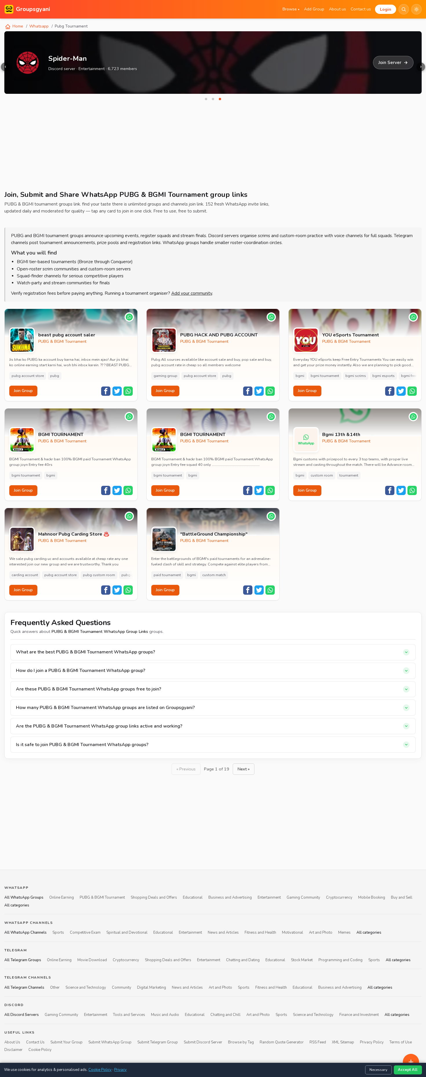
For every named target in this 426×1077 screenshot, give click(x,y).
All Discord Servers (21, 1015)
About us (337, 9)
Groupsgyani (33, 9)
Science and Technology (85, 987)
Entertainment (269, 897)
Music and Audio (165, 1015)
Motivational (292, 932)
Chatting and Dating (243, 960)
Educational (193, 897)
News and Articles (223, 932)
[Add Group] (411, 1062)
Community (121, 987)
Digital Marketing (151, 987)
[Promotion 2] (213, 99)
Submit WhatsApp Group (110, 1042)
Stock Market (302, 960)
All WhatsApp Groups (23, 897)
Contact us (361, 9)
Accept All (408, 1069)
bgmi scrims (355, 375)
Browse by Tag (241, 1042)
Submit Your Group (66, 1042)
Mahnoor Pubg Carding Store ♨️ (73, 534)
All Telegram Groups (22, 960)
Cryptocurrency (339, 897)
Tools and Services (129, 1015)
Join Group (23, 390)
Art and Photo (320, 932)
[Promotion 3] (219, 99)
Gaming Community (303, 897)
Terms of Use (400, 1042)
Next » (244, 769)
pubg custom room (99, 575)
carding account (25, 575)
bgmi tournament (325, 375)
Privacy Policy (372, 1042)
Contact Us (35, 1042)
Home (17, 26)
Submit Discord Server (203, 1042)
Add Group (314, 9)
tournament (348, 475)
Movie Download (92, 960)
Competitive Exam (85, 932)
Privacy (120, 1069)
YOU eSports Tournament (350, 335)
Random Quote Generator (282, 1042)
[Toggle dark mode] (416, 9)
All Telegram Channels (24, 987)
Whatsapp (39, 26)
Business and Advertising (230, 897)
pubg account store (28, 375)
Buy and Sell (401, 897)
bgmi (300, 375)
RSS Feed (318, 1042)
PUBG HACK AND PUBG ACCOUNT (219, 335)
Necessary (378, 1069)
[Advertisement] (178, 147)
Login (385, 9)
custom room (322, 475)
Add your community (191, 293)
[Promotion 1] (206, 99)
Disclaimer (13, 1050)
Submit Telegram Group (157, 1042)
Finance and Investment (359, 1015)
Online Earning (61, 897)
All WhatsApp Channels (25, 932)
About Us (12, 1042)
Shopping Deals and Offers (154, 897)
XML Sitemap (343, 1042)
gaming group (165, 375)
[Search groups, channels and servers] (403, 9)
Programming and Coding (340, 960)
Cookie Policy (40, 1050)
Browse (291, 9)
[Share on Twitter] (117, 391)
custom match (214, 575)
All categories (16, 905)
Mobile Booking (371, 897)
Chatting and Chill (225, 1015)
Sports (58, 932)
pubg (54, 375)
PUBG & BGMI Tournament (62, 341)
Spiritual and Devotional (127, 932)
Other (55, 987)
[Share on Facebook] (105, 391)
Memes (344, 932)
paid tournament (167, 575)
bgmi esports (383, 375)
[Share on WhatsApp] (128, 391)
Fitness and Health (260, 932)
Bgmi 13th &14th (341, 435)
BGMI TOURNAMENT (60, 435)
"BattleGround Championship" (213, 534)
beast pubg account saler (66, 335)
